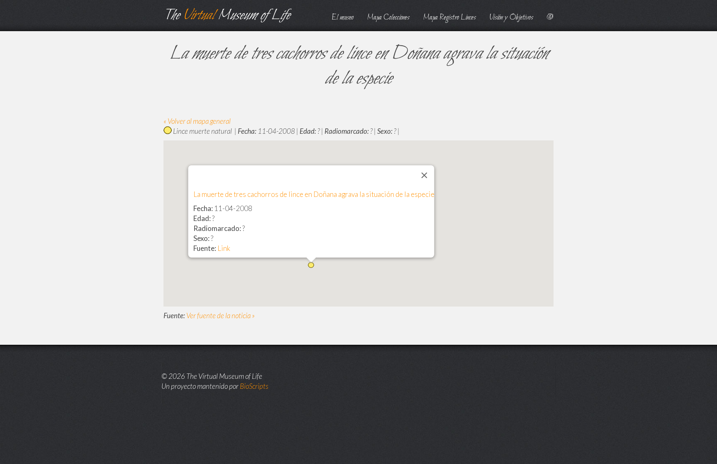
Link (223, 248)
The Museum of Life (226, 15)
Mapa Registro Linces (449, 17)
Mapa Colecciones (388, 17)
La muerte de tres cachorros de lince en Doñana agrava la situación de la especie (313, 194)
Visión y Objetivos (511, 17)
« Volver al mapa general (197, 121)
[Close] (424, 175)
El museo (343, 17)
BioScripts (254, 386)
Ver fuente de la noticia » (220, 315)
